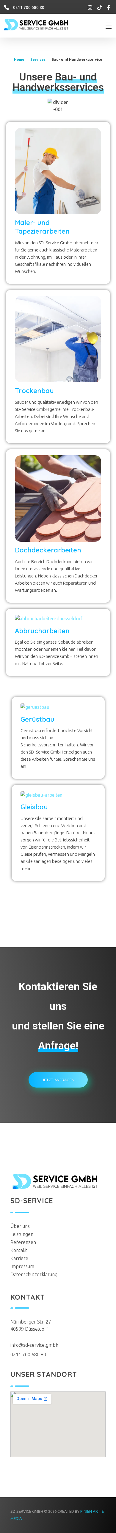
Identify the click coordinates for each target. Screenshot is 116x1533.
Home (19, 59)
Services (38, 59)
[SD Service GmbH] (42, 25)
